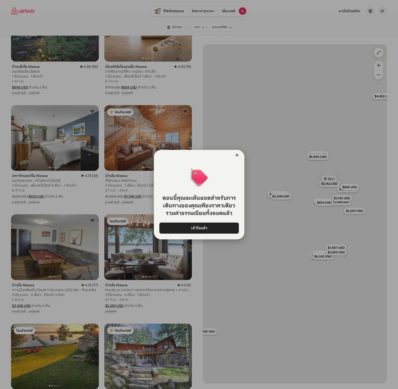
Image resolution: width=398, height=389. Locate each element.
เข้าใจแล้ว (199, 228)
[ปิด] (237, 155)
